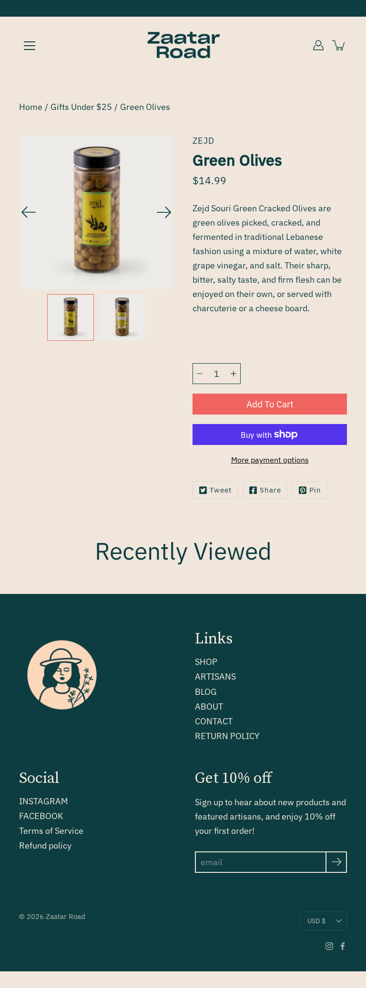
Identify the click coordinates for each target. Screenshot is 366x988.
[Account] (318, 45)
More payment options (270, 459)
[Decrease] (200, 373)
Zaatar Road (65, 916)
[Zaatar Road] (183, 45)
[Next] (163, 212)
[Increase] (233, 373)
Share (270, 489)
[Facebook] (342, 946)
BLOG (206, 691)
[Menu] (29, 46)
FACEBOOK (41, 815)
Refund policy (45, 845)
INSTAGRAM (43, 801)
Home (30, 106)
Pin (315, 489)
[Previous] (28, 212)
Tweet (221, 489)
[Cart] (339, 45)
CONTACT (214, 721)
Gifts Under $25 (81, 106)
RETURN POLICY (227, 736)
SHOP (206, 661)
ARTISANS (215, 676)
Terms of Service (51, 830)
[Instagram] (329, 946)
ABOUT (209, 706)
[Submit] (336, 862)
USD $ (316, 921)
